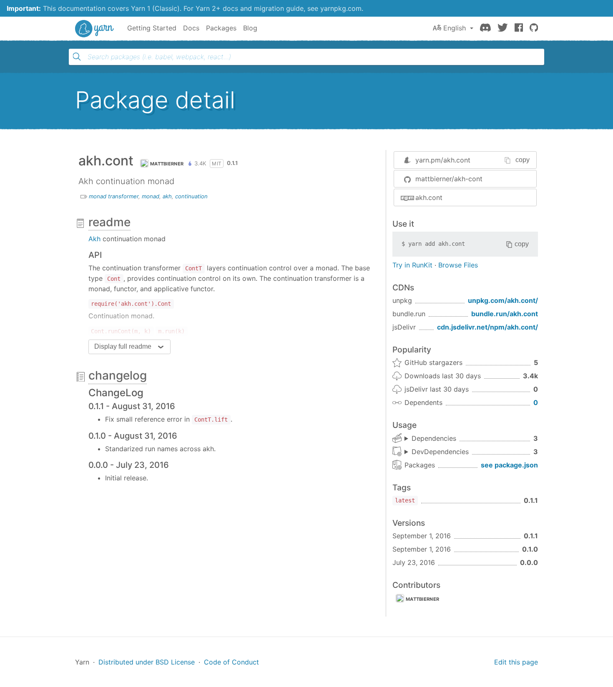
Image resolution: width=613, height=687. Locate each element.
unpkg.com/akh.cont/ (503, 300)
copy (522, 159)
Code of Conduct (231, 662)
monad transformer (113, 196)
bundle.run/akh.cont (504, 314)
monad (150, 196)
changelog (117, 375)
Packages (221, 28)
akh (167, 196)
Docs (191, 28)
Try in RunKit (412, 265)
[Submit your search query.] (76, 56)
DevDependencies (440, 451)
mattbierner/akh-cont (448, 179)
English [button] (454, 28)
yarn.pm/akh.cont (442, 160)
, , (430, 438)
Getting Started (151, 28)
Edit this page (516, 662)
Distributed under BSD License (146, 662)
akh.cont (428, 197)
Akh (94, 239)
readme (109, 222)
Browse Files (458, 265)
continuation (191, 196)
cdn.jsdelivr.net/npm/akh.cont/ (487, 327)
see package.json (509, 465)
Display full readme (122, 346)
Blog (250, 28)
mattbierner (166, 164)
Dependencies (434, 438)
